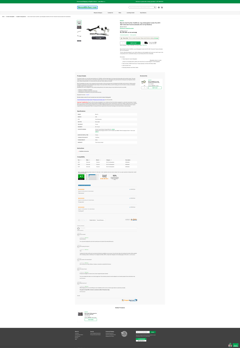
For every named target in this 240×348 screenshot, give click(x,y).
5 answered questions (124, 34)
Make (87, 160)
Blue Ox (122, 20)
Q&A (76, 339)
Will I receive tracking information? (83, 246)
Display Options (93, 220)
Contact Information (79, 334)
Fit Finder (156, 38)
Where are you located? (81, 234)
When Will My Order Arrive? (82, 283)
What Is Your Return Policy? (82, 269)
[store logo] (87, 7)
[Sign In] (159, 7)
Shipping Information (110, 336)
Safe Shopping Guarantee (95, 333)
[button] (79, 27)
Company (77, 333)
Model (97, 160)
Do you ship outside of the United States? (84, 259)
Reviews (76, 337)
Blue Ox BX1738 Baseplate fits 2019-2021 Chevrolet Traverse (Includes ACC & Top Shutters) (91, 314)
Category (108, 160)
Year (79, 160)
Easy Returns (77, 336)
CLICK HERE (83, 151)
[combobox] (143, 7)
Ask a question (133, 34)
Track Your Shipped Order (111, 334)
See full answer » (132, 254)
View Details (90, 319)
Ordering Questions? (110, 333)
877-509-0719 (159, 1)
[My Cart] (162, 7)
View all (78, 295)
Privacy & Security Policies (95, 334)
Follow (78, 235)
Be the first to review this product (127, 28)
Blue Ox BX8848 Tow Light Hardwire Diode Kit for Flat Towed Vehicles (153, 82)
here (99, 276)
